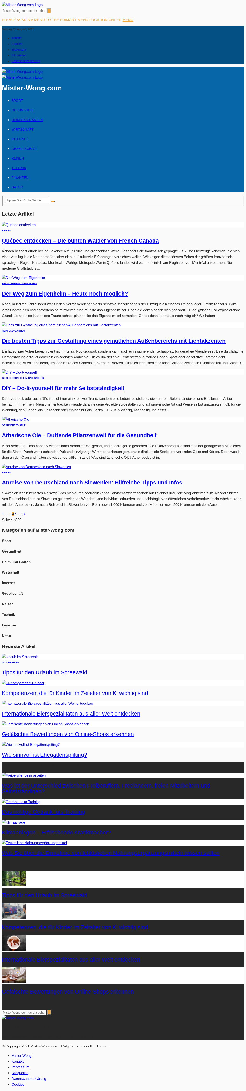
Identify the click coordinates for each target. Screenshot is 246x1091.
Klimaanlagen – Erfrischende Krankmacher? (56, 833)
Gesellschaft (25, 149)
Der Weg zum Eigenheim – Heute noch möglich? (65, 294)
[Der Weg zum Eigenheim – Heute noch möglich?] (23, 278)
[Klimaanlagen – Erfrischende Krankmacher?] (13, 822)
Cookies (17, 43)
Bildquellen (19, 55)
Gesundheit (22, 110)
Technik (19, 168)
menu (128, 20)
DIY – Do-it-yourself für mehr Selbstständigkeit (63, 388)
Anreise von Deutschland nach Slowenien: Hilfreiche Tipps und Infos (92, 483)
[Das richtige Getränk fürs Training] (21, 802)
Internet (20, 139)
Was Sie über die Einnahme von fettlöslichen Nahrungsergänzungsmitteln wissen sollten (111, 853)
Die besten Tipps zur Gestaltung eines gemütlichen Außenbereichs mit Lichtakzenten (114, 341)
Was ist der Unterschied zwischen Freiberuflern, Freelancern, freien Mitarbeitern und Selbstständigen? (106, 788)
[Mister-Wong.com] (22, 5)
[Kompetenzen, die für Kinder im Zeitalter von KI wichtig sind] (23, 683)
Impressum (19, 49)
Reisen (18, 158)
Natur (17, 187)
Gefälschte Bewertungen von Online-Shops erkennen (68, 734)
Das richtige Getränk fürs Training (43, 812)
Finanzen (20, 178)
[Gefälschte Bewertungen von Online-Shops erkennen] (45, 724)
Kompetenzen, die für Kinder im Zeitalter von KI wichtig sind (75, 693)
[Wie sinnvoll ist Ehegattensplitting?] (31, 744)
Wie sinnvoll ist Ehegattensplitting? (44, 755)
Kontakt (16, 38)
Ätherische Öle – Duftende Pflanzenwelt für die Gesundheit (79, 436)
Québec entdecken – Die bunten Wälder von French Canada (80, 241)
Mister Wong (21, 1055)
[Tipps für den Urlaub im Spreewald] (20, 657)
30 (24, 514)
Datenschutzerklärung (26, 61)
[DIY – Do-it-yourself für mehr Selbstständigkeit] (19, 372)
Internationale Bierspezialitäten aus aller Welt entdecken (71, 714)
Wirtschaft (23, 129)
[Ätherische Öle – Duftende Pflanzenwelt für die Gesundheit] (15, 419)
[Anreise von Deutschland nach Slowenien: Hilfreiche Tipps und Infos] (36, 467)
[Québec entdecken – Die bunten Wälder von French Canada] (19, 225)
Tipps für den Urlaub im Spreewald (44, 673)
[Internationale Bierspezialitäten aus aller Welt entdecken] (47, 703)
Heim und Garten (27, 120)
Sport (17, 101)
